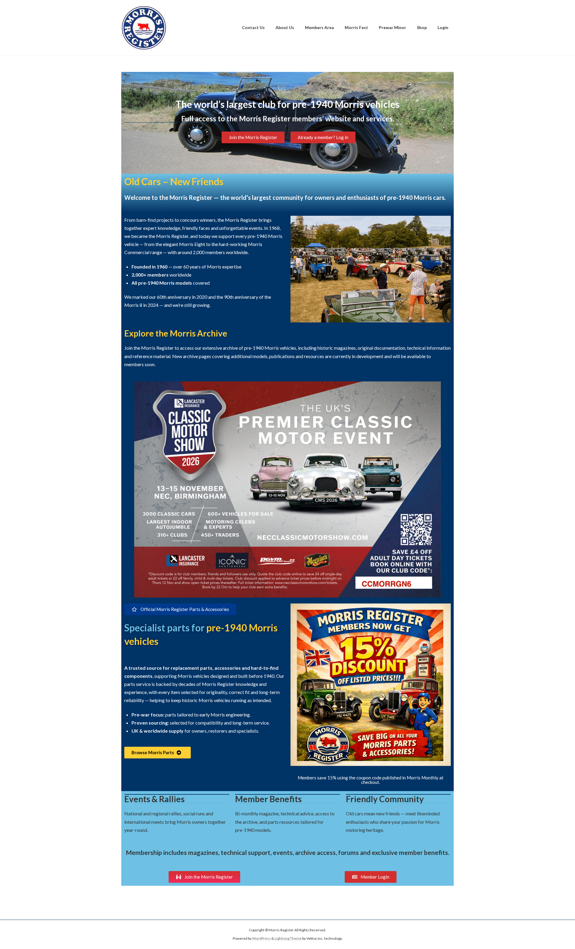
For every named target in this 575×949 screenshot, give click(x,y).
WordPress (261, 938)
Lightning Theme (288, 938)
